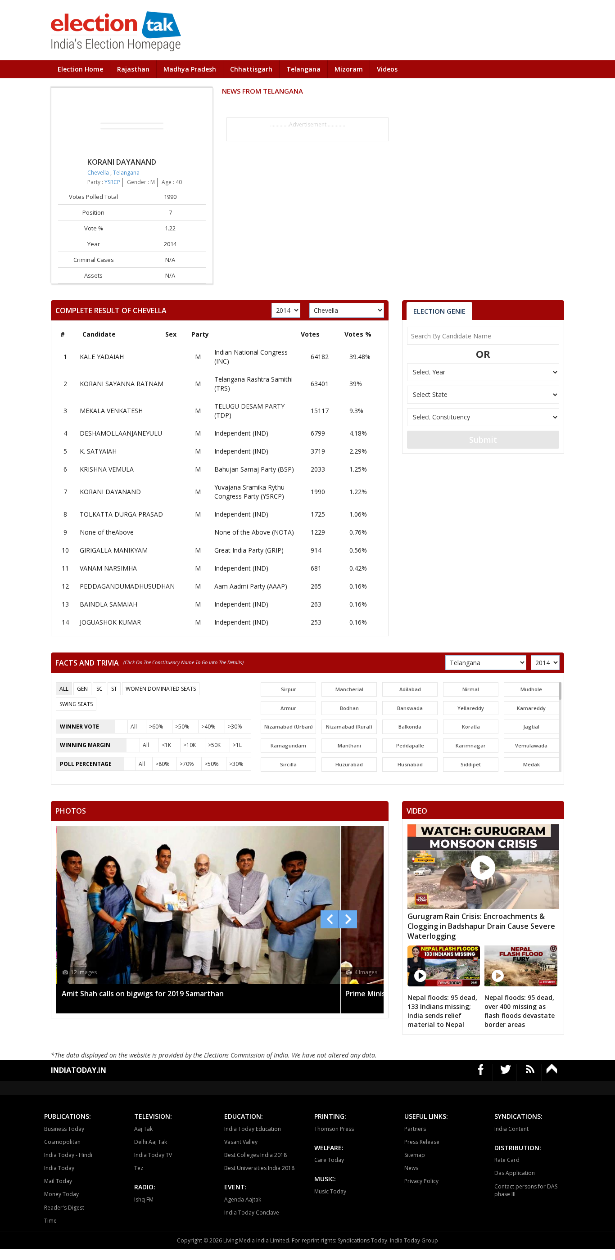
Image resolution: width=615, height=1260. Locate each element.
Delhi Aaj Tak (150, 1142)
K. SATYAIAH (98, 451)
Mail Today (58, 1181)
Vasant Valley (241, 1142)
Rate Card (507, 1160)
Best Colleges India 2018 (255, 1155)
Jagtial (531, 726)
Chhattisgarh (251, 69)
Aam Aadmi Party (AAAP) (250, 586)
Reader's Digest (64, 1207)
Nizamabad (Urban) (288, 726)
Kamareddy (531, 708)
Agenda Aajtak (242, 1199)
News (411, 1168)
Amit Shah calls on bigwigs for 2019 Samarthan (143, 994)
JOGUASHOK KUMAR (110, 622)
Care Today (329, 1160)
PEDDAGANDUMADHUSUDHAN (127, 586)
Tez (138, 1168)
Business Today (64, 1129)
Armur (288, 708)
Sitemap (414, 1155)
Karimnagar (471, 745)
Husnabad (410, 764)
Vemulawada (531, 745)
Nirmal (470, 689)
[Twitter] (505, 1072)
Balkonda (409, 726)
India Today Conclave (251, 1212)
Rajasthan (133, 69)
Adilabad (410, 689)
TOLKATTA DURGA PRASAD (121, 514)
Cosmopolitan (62, 1142)
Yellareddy (470, 708)
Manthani (349, 745)
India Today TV (153, 1155)
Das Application (514, 1173)
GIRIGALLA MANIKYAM (114, 550)
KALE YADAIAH (102, 356)
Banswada (410, 708)
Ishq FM (144, 1199)
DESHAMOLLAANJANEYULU (121, 433)
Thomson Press (334, 1129)
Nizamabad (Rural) (349, 726)
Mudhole (531, 689)
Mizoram (349, 69)
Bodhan (349, 708)
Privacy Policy (421, 1181)
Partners (415, 1129)
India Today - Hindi (68, 1155)
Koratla (471, 726)
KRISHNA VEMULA (107, 469)
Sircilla (288, 764)
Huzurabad (349, 764)
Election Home (80, 69)
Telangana (303, 69)
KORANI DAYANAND (110, 491)
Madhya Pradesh (189, 69)
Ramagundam (288, 745)
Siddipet (471, 764)
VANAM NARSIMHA (108, 568)
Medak (531, 764)
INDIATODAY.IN (78, 1070)
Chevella (98, 172)
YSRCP (112, 182)
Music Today (330, 1191)
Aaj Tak (143, 1129)
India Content (511, 1129)
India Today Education (252, 1129)
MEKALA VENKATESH (111, 410)
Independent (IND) (241, 433)
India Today (59, 1168)
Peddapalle (410, 745)
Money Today (61, 1194)
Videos (387, 69)
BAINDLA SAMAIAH (108, 604)
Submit (483, 439)
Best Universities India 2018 (259, 1168)
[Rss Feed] (530, 1072)
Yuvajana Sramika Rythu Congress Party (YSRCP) (249, 491)
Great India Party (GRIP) (249, 550)
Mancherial (349, 689)
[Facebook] (481, 1072)
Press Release (421, 1142)
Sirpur (288, 689)
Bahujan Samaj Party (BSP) (254, 469)
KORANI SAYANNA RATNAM (121, 383)
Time (50, 1220)
